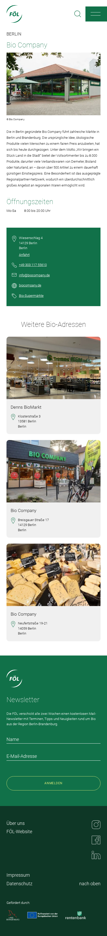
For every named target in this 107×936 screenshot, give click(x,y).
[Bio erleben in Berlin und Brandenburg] (14, 14)
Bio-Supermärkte (31, 296)
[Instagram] (96, 824)
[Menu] (96, 14)
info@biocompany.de (34, 275)
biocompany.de (30, 285)
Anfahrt (24, 255)
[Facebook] (96, 840)
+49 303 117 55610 (33, 265)
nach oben (90, 883)
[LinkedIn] (96, 855)
